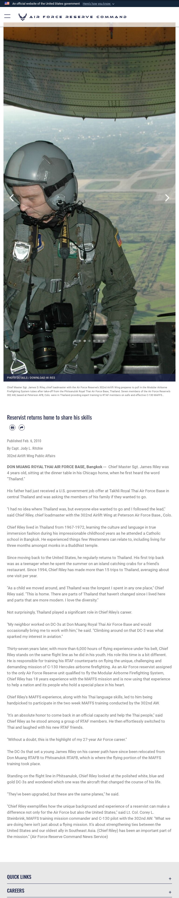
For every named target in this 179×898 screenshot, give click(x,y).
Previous (12, 197)
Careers (15, 890)
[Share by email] (22, 427)
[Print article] (12, 427)
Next (167, 197)
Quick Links (19, 876)
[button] (99, 3)
